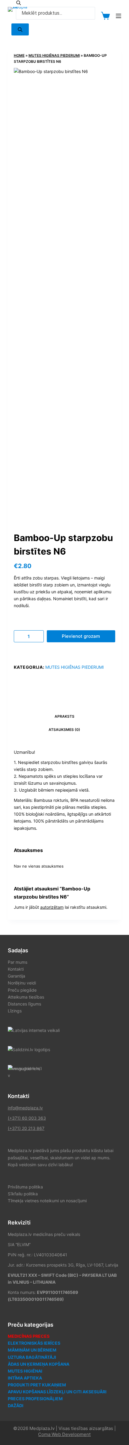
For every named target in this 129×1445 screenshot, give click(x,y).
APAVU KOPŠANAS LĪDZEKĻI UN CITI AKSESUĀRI (57, 1391)
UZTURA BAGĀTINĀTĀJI (32, 1357)
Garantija (16, 975)
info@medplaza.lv (25, 1107)
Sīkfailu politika (23, 1193)
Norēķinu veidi (22, 982)
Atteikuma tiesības (26, 996)
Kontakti (16, 969)
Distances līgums (24, 1003)
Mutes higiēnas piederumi (54, 55)
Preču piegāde (22, 990)
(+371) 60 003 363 (27, 1118)
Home (19, 55)
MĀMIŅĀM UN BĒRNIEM (32, 1349)
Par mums (17, 962)
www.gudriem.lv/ (24, 1068)
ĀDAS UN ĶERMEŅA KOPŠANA (38, 1364)
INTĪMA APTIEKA (25, 1377)
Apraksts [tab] (64, 716)
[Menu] (118, 16)
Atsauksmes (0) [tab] (64, 729)
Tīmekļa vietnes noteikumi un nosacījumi (47, 1200)
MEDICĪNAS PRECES (29, 1336)
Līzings (15, 1010)
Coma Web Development (64, 1434)
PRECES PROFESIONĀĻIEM (35, 1398)
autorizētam (52, 907)
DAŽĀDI (15, 1405)
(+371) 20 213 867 (26, 1128)
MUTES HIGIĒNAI (25, 1371)
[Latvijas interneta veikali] (34, 1029)
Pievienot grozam (81, 636)
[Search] (20, 29)
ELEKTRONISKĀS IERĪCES (34, 1343)
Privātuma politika (25, 1186)
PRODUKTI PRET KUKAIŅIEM (37, 1384)
